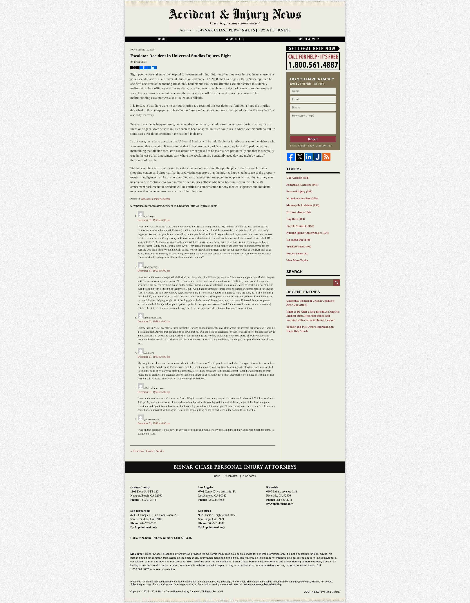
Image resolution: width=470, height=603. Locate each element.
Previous (137, 451)
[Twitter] (299, 157)
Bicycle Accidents (300, 225)
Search (336, 282)
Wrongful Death (298, 239)
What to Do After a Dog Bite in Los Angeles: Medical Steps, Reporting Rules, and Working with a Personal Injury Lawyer (313, 315)
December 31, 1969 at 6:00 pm (154, 220)
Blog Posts (249, 476)
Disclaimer (308, 39)
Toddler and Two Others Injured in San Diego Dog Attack (310, 328)
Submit (313, 138)
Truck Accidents (298, 246)
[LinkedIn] (308, 157)
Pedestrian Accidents (302, 184)
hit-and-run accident (302, 198)
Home (162, 39)
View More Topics (297, 260)
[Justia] (317, 157)
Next (160, 451)
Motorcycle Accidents (302, 205)
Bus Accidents (297, 253)
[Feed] (326, 157)
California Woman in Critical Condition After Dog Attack (310, 302)
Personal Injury (299, 191)
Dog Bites (295, 219)
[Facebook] (290, 157)
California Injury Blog (235, 20)
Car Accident (297, 177)
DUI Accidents (298, 212)
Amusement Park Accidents (155, 199)
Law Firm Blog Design (322, 591)
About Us (235, 39)
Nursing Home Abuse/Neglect (307, 232)
